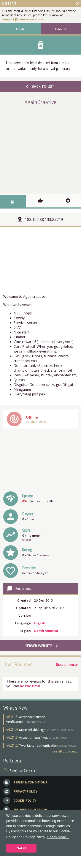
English (39, 623)
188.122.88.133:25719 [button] (44, 219)
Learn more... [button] (58, 837)
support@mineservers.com (23, 19)
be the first (29, 686)
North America (46, 630)
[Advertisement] (40, 148)
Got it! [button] (21, 848)
